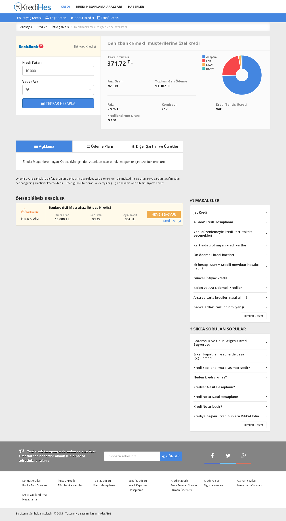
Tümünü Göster (253, 316)
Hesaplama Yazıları (249, 485)
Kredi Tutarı (32, 62)
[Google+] (243, 456)
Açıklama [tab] (46, 146)
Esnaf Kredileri (138, 481)
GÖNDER (172, 456)
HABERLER (136, 6)
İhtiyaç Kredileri (67, 481)
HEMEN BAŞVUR (164, 214)
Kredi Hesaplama (104, 485)
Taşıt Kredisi (58, 18)
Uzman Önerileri (181, 490)
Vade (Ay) (30, 81)
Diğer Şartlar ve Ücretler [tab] (157, 146)
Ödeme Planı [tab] (101, 146)
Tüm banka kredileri (70, 485)
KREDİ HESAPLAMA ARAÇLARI (99, 6)
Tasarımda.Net (100, 513)
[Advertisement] (230, 162)
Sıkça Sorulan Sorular (184, 485)
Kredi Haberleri (180, 481)
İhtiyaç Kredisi (31, 18)
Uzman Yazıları (246, 481)
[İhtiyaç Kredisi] (31, 46)
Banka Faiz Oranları (34, 485)
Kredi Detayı (172, 220)
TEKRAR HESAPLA (60, 103)
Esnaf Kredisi (109, 18)
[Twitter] (228, 456)
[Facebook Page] (212, 456)
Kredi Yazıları (212, 481)
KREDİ (65, 6)
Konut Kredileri (31, 481)
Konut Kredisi (84, 18)
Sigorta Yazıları (213, 485)
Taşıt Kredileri (102, 481)
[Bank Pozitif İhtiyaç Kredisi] (30, 211)
